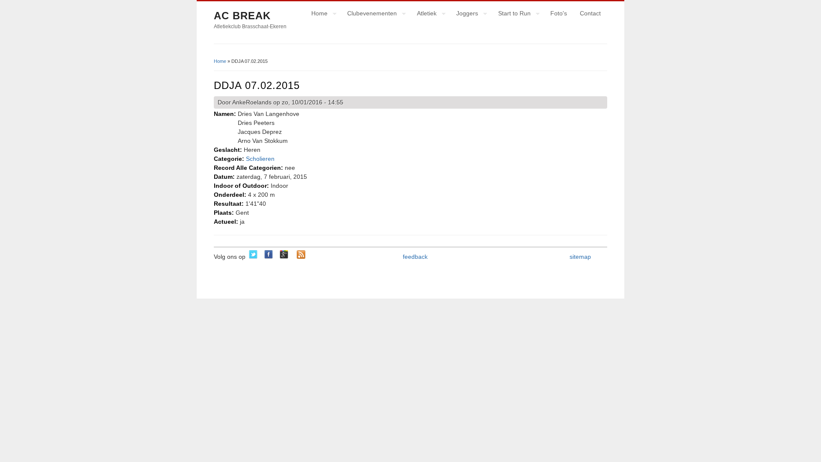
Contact (590, 13)
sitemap (580, 256)
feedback (415, 256)
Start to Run (511, 14)
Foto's (558, 13)
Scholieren (260, 158)
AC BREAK (242, 15)
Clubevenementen (369, 14)
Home (316, 14)
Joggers (464, 14)
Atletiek (423, 14)
